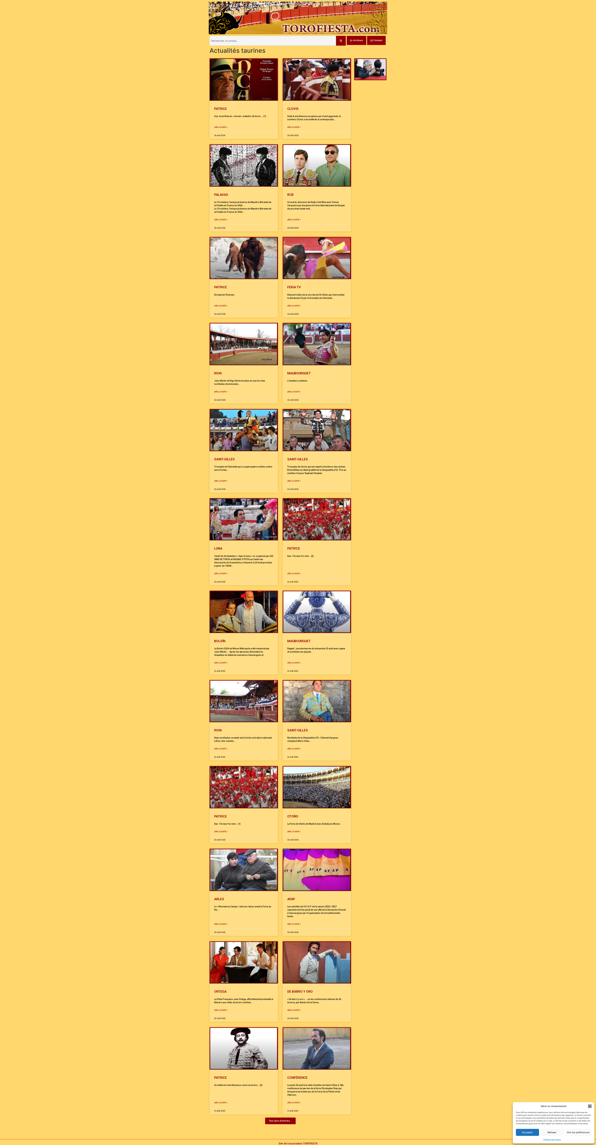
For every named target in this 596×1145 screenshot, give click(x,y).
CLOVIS (292, 109)
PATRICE (220, 109)
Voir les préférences (578, 1132)
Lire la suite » (221, 127)
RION (218, 373)
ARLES (219, 899)
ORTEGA (220, 991)
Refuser (552, 1132)
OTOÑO (292, 816)
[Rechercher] (341, 41)
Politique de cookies (552, 1139)
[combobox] (273, 41)
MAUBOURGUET (299, 373)
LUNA (218, 548)
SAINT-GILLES (224, 459)
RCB (290, 195)
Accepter (527, 1132)
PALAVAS (221, 195)
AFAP (291, 899)
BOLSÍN (219, 641)
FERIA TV (294, 287)
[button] (589, 1106)
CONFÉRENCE (297, 1078)
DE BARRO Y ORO (300, 991)
